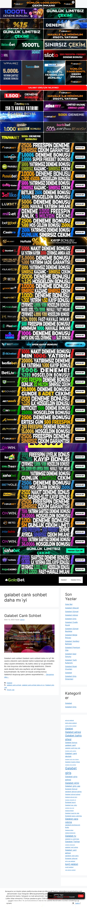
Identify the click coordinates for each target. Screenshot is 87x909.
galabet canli (70, 745)
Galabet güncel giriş (71, 797)
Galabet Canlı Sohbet (22, 615)
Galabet (64, 580)
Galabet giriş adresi (71, 778)
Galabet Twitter (72, 841)
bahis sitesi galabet (71, 723)
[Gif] (43, 241)
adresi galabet (69, 720)
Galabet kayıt (70, 802)
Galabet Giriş (76, 580)
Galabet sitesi (69, 830)
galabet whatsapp (70, 845)
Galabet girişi (72, 782)
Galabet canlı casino (70, 751)
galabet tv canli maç (72, 839)
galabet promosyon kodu (72, 826)
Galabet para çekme (71, 820)
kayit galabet (71, 864)
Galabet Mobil (69, 810)
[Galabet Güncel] (14, 580)
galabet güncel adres (73, 792)
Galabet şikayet (71, 858)
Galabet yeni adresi (70, 851)
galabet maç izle (69, 808)
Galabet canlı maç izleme (72, 759)
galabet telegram (70, 833)
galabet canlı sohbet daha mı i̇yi (33, 685)
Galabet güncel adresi (72, 794)
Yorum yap (10, 690)
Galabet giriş (71, 770)
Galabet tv (70, 835)
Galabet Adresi (71, 615)
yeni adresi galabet (70, 870)
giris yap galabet (70, 861)
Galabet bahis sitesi (73, 737)
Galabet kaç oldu (71, 805)
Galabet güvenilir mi (70, 800)
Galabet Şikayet (72, 608)
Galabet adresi (73, 732)
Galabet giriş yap (72, 786)
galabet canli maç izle (72, 748)
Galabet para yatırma (73, 816)
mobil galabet (69, 867)
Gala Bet (68, 604)
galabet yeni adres (71, 847)
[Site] (43, 147)
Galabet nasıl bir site (72, 813)
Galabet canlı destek (71, 754)
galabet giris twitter (70, 765)
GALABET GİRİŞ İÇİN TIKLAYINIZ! (43, 88)
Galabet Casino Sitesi (72, 762)
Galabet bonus (71, 742)
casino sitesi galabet (70, 726)
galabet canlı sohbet (14, 685)
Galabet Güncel (71, 611)
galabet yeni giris (72, 856)
